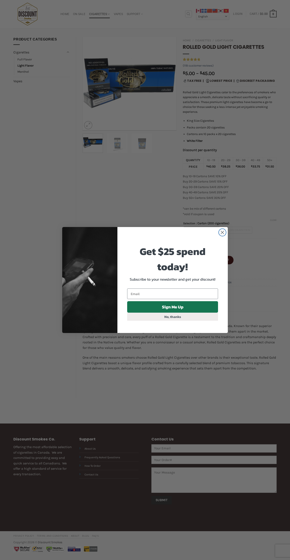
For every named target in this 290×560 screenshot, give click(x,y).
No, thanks (172, 316)
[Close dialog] (222, 232)
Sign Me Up (172, 307)
